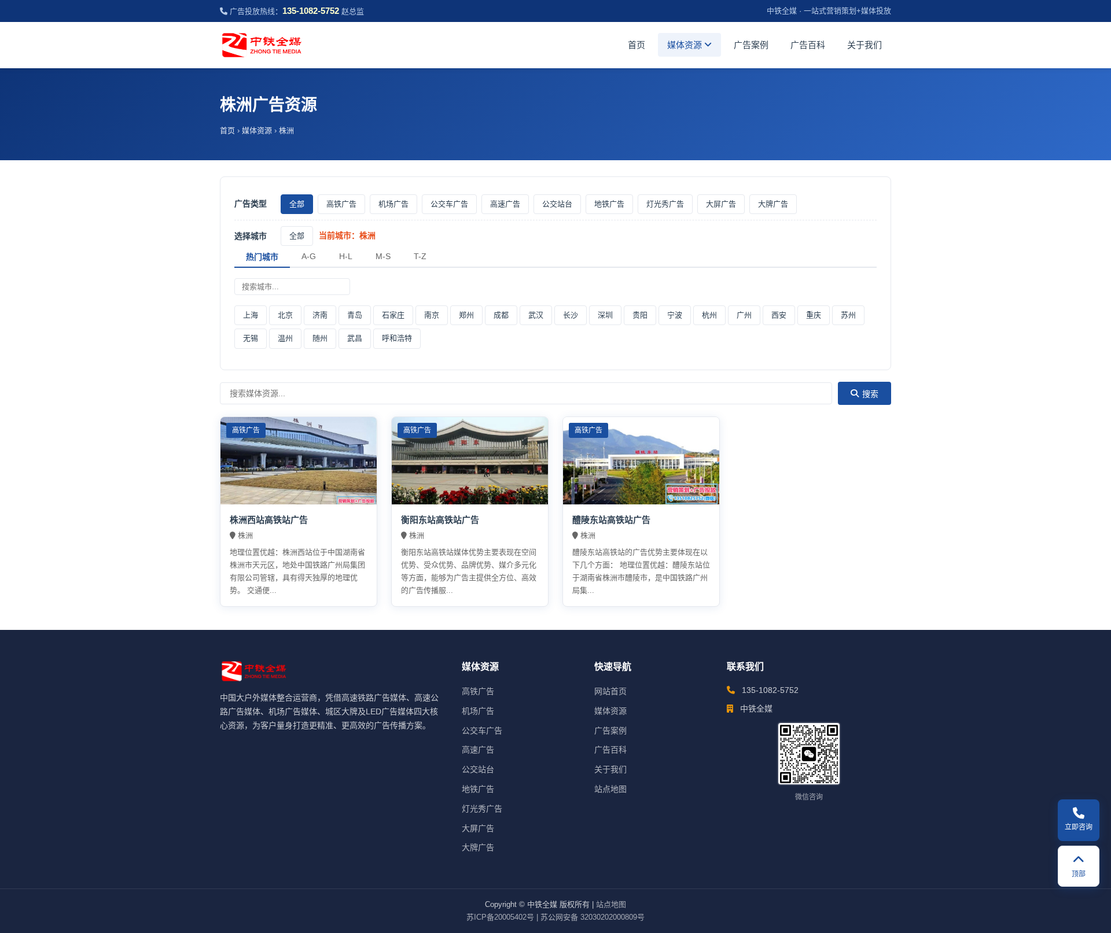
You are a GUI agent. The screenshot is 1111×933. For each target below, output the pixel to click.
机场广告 (393, 204)
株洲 (286, 130)
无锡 (250, 338)
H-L (345, 256)
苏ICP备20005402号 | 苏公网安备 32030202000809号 (555, 917)
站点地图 (610, 789)
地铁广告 (609, 204)
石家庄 (393, 315)
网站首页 (610, 691)
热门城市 (262, 256)
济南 (320, 315)
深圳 (605, 315)
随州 (320, 338)
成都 (501, 315)
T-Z (420, 256)
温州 (285, 338)
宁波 (674, 315)
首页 (636, 45)
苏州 (848, 315)
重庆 (813, 315)
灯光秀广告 (665, 204)
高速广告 (505, 204)
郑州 (466, 315)
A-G (308, 256)
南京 (431, 315)
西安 (778, 315)
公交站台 (557, 204)
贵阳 (640, 315)
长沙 (570, 315)
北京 (285, 315)
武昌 (354, 338)
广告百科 (807, 45)
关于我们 (864, 45)
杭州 (709, 315)
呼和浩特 (397, 338)
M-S (383, 256)
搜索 (870, 394)
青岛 (354, 315)
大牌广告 (773, 204)
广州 (744, 315)
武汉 (535, 315)
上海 (250, 315)
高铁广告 (341, 204)
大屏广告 (721, 204)
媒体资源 (685, 45)
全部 (296, 204)
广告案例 (751, 45)
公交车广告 (449, 204)
